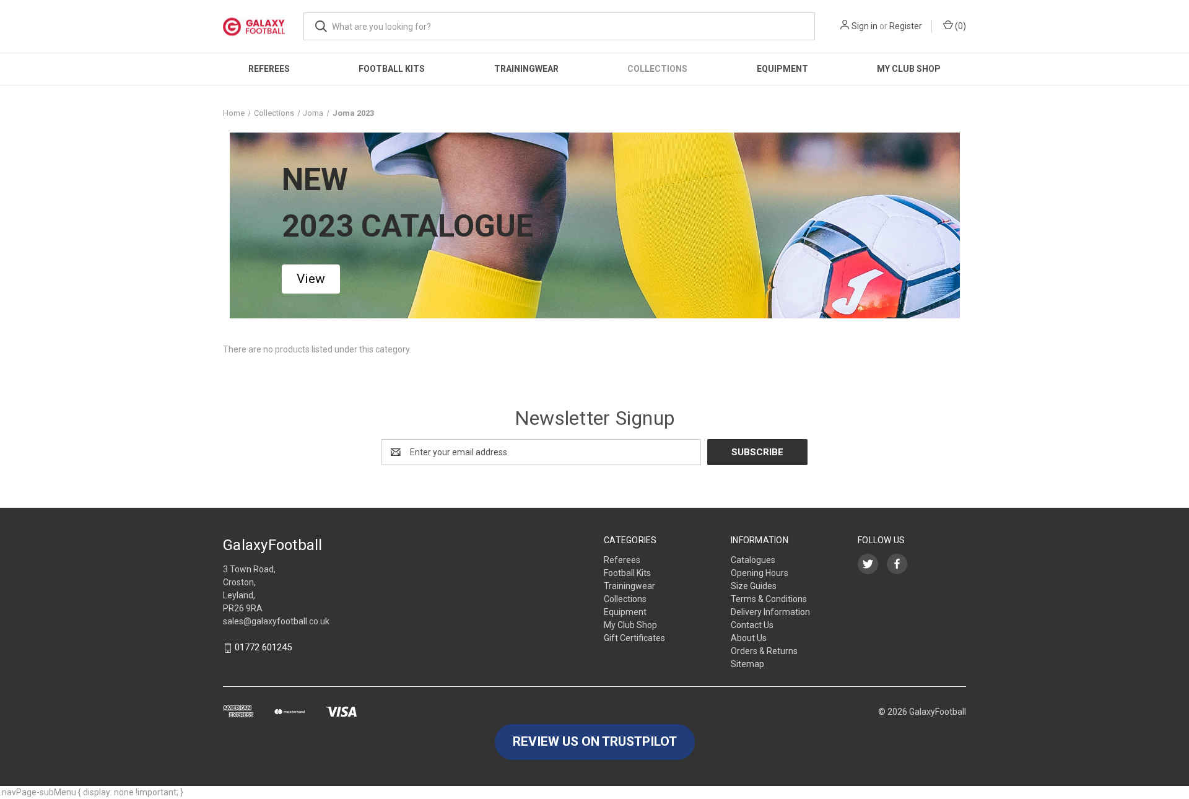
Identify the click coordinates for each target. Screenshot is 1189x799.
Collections (657, 69)
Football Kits (392, 69)
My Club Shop (909, 69)
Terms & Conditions (769, 599)
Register (905, 26)
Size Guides (754, 586)
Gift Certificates (634, 638)
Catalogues (753, 560)
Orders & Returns (764, 651)
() (959, 26)
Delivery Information (770, 612)
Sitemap (747, 664)
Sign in (864, 26)
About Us (749, 638)
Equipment (782, 69)
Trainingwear (526, 69)
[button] (311, 279)
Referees (269, 69)
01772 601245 (263, 647)
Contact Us (752, 625)
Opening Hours (759, 573)
